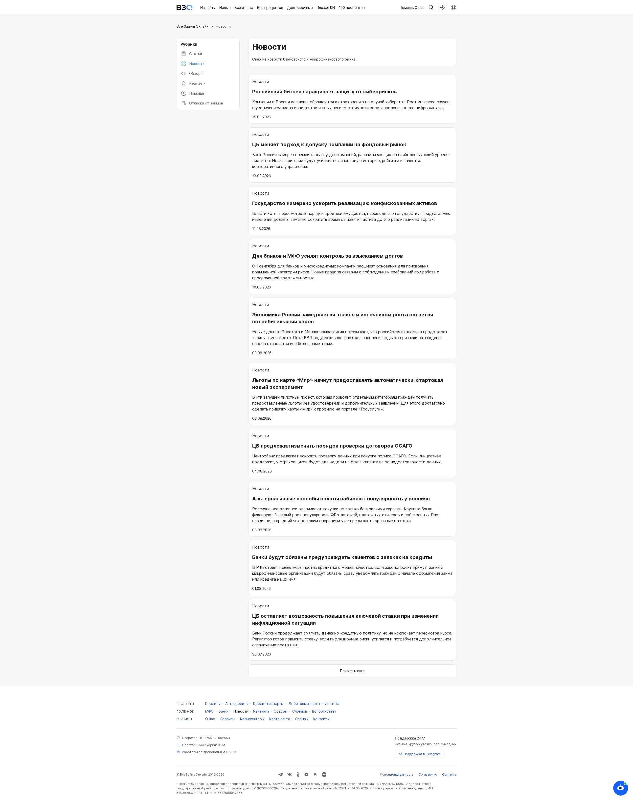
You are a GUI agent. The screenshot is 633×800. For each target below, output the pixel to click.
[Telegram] (280, 774)
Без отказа (244, 7)
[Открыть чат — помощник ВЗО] (620, 788)
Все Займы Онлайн (192, 26)
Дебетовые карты (304, 703)
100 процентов (352, 7)
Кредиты (212, 703)
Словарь (299, 711)
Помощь (196, 93)
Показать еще (352, 671)
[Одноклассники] (298, 774)
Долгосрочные (300, 7)
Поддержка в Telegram (422, 754)
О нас (419, 7)
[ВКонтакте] (289, 774)
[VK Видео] (306, 774)
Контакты (321, 719)
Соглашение (428, 774)
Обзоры (196, 73)
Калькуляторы (252, 719)
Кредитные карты (268, 703)
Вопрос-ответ (324, 711)
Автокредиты (236, 703)
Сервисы (227, 719)
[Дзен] (324, 774)
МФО (209, 711)
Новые (225, 7)
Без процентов (270, 7)
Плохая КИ (326, 7)
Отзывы (301, 719)
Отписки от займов (206, 103)
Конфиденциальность (397, 774)
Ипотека (332, 703)
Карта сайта (279, 719)
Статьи (195, 53)
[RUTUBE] (315, 774)
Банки (223, 711)
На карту (207, 7)
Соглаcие (449, 774)
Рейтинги (197, 83)
